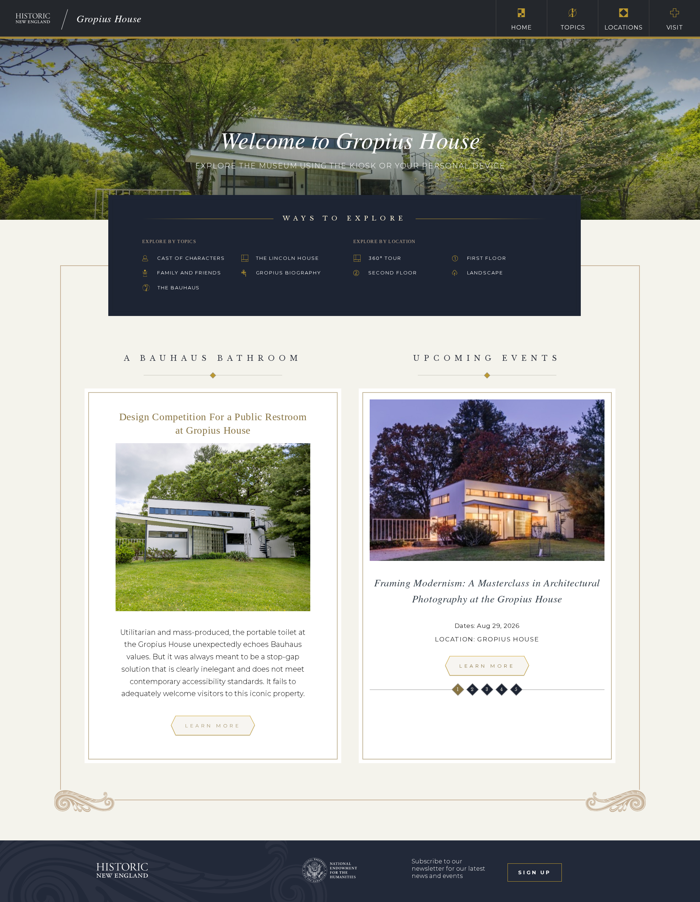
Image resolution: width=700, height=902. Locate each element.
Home (521, 27)
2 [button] (473, 689)
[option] (487, 539)
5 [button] (517, 689)
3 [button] (488, 689)
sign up (534, 872)
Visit (674, 27)
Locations (623, 27)
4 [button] (502, 689)
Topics (572, 27)
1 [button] (458, 689)
